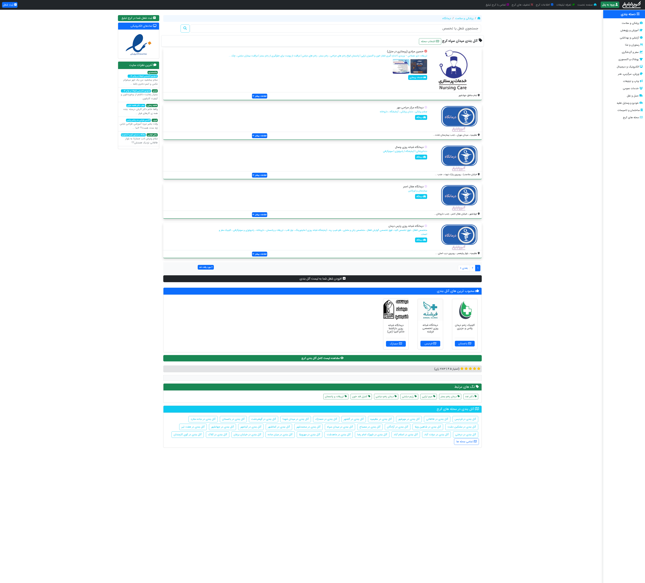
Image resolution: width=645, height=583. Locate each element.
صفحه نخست (585, 5)
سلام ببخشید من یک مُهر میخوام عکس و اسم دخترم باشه (140, 78)
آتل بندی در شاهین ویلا (428, 427)
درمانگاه (446, 18)
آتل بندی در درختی (465, 434)
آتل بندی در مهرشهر (409, 419)
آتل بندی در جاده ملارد (203, 419)
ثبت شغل (8, 5)
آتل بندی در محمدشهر (308, 427)
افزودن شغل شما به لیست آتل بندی (321, 278)
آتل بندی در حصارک (326, 419)
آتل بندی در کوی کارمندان (188, 434)
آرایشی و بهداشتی (629, 38)
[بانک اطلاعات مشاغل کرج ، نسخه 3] (632, 5)
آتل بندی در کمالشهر (279, 427)
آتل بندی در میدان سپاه (340, 427)
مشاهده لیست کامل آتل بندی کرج (321, 358)
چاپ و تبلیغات (631, 81)
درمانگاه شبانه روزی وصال (409, 147)
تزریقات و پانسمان (335, 396)
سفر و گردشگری (630, 52)
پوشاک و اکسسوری (628, 59)
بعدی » (464, 268)
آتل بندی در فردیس (465, 419)
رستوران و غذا (632, 45)
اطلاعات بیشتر (260, 96)
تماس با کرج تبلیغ (496, 5)
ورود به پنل (608, 5)
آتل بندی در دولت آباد (436, 434)
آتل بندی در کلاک (217, 434)
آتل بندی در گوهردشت (263, 419)
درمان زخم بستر (449, 396)
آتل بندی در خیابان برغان (247, 434)
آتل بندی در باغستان (233, 419)
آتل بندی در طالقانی (437, 419)
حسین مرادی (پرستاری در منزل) (405, 51)
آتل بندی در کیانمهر (250, 427)
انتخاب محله (428, 41)
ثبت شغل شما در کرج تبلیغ (137, 18)
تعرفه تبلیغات (564, 5)
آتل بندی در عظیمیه (381, 419)
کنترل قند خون (360, 396)
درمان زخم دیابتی (385, 396)
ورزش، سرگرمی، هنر (628, 74)
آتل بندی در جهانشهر (222, 427)
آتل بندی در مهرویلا (309, 434)
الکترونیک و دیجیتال (628, 67)
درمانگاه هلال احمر (413, 186)
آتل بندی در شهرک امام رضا (372, 434)
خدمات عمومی (631, 88)
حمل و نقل (633, 96)
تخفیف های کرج (521, 5)
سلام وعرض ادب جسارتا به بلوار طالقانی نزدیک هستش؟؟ (140, 139)
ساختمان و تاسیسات (628, 110)
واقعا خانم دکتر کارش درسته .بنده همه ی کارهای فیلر (140, 109)
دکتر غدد (470, 396)
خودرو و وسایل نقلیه (628, 103)
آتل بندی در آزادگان (397, 427)
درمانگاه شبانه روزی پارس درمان (406, 226)
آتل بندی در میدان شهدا (296, 419)
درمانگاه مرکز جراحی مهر (410, 107)
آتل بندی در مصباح (369, 427)
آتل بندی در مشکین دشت (461, 427)
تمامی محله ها (465, 441)
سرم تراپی (427, 396)
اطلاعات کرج (543, 5)
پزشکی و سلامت (630, 23)
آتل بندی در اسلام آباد (406, 434)
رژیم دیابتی (408, 396)
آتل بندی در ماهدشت (339, 434)
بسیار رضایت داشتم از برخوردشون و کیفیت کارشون (139, 95)
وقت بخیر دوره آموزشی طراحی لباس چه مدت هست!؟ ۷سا (139, 124)
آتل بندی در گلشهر (354, 419)
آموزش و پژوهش (629, 30)
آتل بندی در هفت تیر (193, 427)
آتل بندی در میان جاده (280, 434)
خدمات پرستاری (416, 77)
